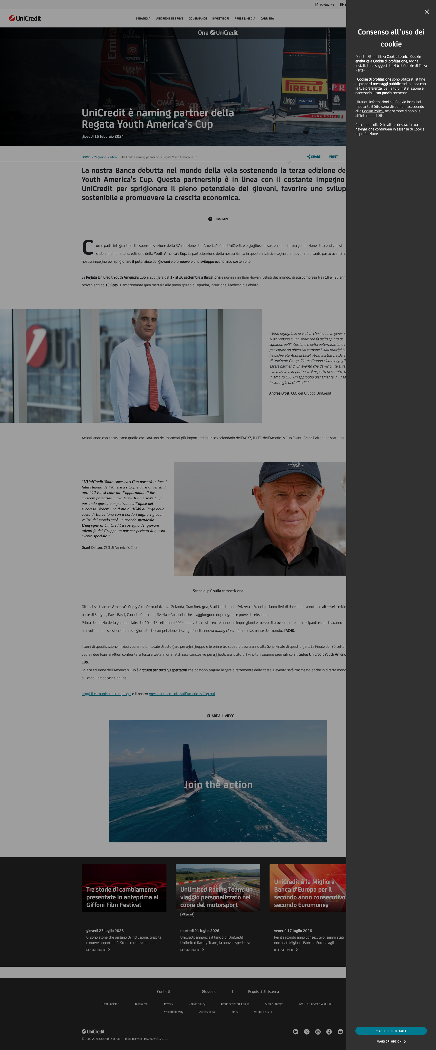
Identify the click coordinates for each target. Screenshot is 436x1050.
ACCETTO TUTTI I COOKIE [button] (391, 1031)
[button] (427, 12)
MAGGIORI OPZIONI (389, 1041)
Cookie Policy (372, 111)
